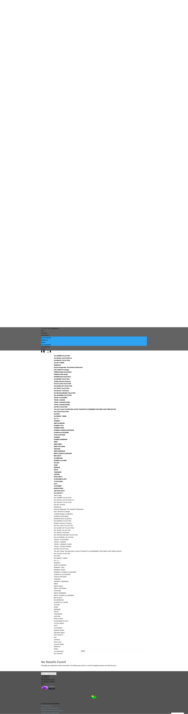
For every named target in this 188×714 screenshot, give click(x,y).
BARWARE (57, 467)
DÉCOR (56, 470)
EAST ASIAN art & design (61, 370)
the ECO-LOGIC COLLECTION (62, 384)
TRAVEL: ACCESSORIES (60, 398)
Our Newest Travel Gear (61, 391)
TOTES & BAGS (58, 481)
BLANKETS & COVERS (60, 460)
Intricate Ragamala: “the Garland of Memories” (68, 367)
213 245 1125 (45, 678)
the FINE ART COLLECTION (62, 360)
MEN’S (56, 442)
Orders (43, 342)
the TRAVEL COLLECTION (61, 388)
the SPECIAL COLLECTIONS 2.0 (63, 358)
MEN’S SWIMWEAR (59, 451)
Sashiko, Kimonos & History (62, 381)
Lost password (46, 345)
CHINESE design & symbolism (63, 372)
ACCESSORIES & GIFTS (60, 479)
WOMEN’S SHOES (59, 428)
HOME (56, 465)
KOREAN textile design (61, 374)
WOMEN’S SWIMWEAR (60, 439)
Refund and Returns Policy (52, 710)
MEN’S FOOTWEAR (59, 446)
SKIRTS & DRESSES (59, 423)
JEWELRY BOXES (58, 488)
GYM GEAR (57, 449)
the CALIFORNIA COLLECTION (62, 395)
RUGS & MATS (58, 477)
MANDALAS (57, 365)
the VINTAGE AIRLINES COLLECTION (64, 393)
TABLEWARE (57, 472)
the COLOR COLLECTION (61, 411)
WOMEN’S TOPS (58, 425)
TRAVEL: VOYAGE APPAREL (62, 405)
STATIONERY (58, 486)
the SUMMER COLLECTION (62, 356)
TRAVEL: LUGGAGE (59, 400)
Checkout (44, 333)
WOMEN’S (57, 421)
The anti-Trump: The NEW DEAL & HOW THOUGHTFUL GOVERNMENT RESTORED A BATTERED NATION (85, 409)
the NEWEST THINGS (60, 416)
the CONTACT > (59, 493)
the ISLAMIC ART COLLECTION (63, 386)
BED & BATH (57, 456)
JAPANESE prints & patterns (62, 377)
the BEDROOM (58, 458)
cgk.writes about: (59, 491)
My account (45, 335)
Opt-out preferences (49, 708)
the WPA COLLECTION (60, 407)
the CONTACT (45, 347)
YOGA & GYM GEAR (59, 435)
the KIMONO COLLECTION (62, 379)
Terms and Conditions (50, 713)
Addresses (44, 340)
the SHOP (57, 414)
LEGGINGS (57, 437)
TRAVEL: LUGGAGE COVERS (62, 402)
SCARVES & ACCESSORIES (61, 432)
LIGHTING (57, 474)
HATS (55, 484)
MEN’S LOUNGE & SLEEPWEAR (63, 453)
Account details (46, 338)
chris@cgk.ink (45, 676)
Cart (42, 331)
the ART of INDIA (59, 363)
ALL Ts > (56, 418)
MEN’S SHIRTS (58, 444)
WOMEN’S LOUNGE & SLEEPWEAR (64, 430)
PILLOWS (56, 463)
